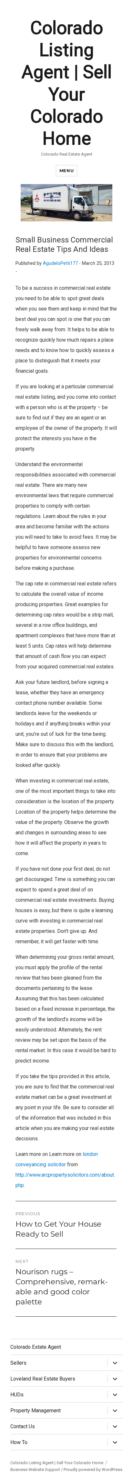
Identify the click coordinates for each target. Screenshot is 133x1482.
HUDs (17, 1395)
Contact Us (22, 1426)
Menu (66, 170)
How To (18, 1442)
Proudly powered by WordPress (93, 1469)
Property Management (35, 1410)
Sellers (18, 1363)
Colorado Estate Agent (35, 1347)
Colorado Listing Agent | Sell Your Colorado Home (56, 1462)
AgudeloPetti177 (60, 263)
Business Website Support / (37, 1469)
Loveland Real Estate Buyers (42, 1379)
